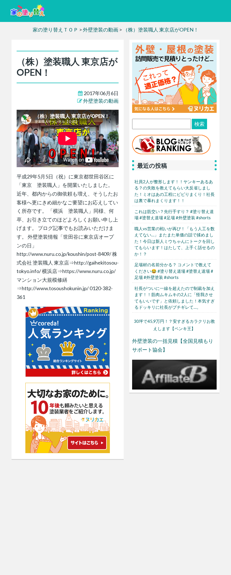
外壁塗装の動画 (101, 101)
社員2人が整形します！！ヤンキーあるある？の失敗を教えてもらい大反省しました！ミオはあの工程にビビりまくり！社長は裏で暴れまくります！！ (174, 191)
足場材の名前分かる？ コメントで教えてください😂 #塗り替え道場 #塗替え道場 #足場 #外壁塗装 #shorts (173, 271)
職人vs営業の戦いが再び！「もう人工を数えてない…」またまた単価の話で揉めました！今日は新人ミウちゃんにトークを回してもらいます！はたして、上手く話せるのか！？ (174, 241)
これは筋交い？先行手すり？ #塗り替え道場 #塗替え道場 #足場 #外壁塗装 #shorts (174, 214)
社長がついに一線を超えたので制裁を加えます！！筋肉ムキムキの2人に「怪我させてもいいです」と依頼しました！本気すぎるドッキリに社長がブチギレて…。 (174, 298)
